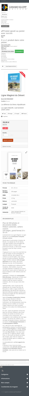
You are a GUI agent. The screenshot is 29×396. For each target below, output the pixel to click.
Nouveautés (3, 56)
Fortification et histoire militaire (7, 59)
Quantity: (5, 132)
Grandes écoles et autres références (9, 61)
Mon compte (5, 383)
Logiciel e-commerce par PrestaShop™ (13, 391)
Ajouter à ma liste (7, 146)
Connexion (3, 0)
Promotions (3, 55)
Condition (3, 101)
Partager (10, 113)
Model (2, 99)
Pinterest (25, 113)
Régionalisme (4, 60)
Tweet (4, 113)
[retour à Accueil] (2, 66)
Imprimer (5, 116)
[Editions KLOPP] (14, 7)
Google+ (17, 113)
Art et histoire (4, 57)
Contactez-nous (4, 2)
